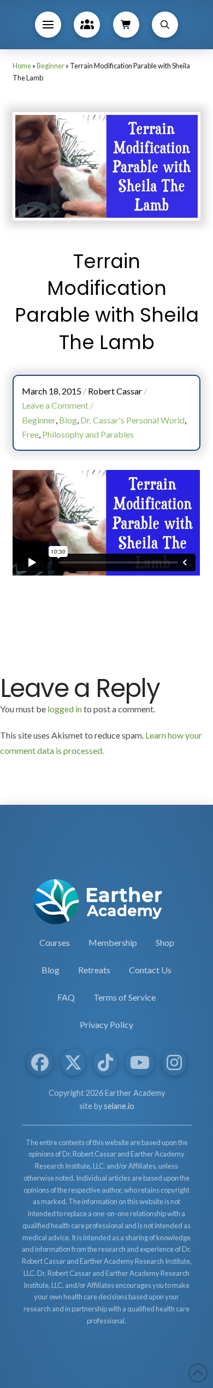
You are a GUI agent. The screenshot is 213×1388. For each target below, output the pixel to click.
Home (22, 65)
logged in (65, 709)
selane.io (119, 1106)
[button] (48, 24)
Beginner (50, 65)
